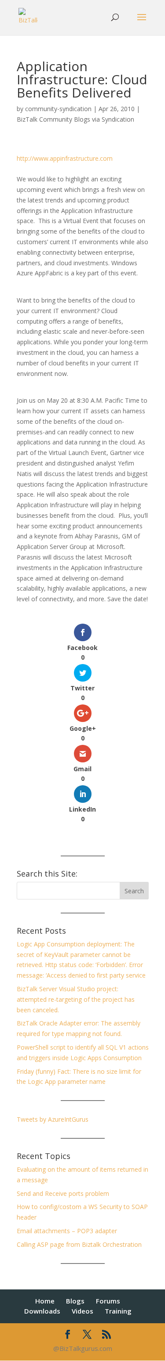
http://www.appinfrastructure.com (65, 158)
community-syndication (58, 109)
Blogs (75, 1300)
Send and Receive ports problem (63, 1193)
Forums (108, 1300)
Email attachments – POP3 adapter (67, 1231)
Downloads (42, 1311)
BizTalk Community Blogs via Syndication (75, 119)
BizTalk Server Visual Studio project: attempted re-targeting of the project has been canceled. (76, 999)
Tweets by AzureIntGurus (52, 1119)
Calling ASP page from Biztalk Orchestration (79, 1244)
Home (45, 1300)
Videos (82, 1311)
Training (118, 1311)
